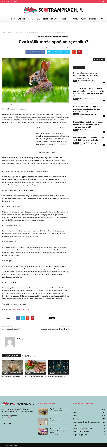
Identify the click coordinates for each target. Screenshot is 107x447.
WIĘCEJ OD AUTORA (29, 356)
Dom (13, 19)
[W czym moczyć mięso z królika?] (35, 367)
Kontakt (16, 1)
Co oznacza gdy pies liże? (11, 329)
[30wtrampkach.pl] (53, 10)
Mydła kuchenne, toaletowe (82, 428)
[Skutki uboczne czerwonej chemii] (43, 421)
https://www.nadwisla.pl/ (21, 309)
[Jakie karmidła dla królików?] (12, 367)
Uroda (83, 19)
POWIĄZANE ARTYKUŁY (11, 356)
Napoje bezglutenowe (80, 435)
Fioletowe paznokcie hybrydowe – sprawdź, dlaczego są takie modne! (59, 430)
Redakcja (45, 47)
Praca (38, 19)
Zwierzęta (41, 36)
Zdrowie (92, 19)
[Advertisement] (53, 27)
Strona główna (6, 32)
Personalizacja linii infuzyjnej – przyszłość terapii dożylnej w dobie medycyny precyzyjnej (87, 109)
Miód (75, 416)
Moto (45, 19)
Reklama (9, 1)
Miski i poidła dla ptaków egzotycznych (86, 422)
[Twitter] (103, 1)
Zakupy (54, 19)
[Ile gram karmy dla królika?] (58, 367)
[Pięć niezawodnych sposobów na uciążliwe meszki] (43, 411)
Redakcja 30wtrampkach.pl (86, 80)
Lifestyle (21, 19)
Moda (30, 19)
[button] (102, 18)
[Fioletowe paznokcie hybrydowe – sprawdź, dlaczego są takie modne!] (43, 431)
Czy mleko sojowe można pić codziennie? (54, 329)
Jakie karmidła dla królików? (11, 376)
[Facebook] (99, 1)
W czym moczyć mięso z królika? (35, 376)
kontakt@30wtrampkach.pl (11, 418)
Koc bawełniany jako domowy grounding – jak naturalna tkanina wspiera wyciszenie (86, 75)
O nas (3, 1)
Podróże (63, 19)
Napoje (75, 425)
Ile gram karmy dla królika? (56, 376)
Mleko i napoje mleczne (81, 431)
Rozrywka (73, 19)
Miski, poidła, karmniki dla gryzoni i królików (57, 36)
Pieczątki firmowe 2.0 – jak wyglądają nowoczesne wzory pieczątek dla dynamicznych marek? (88, 124)
